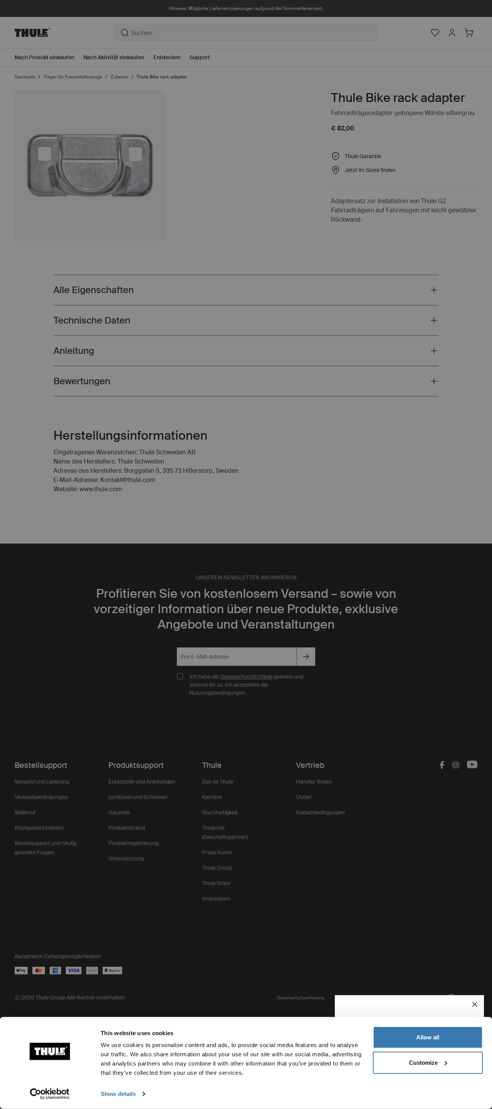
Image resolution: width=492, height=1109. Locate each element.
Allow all (427, 1037)
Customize (423, 1062)
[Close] (474, 1004)
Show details (118, 1094)
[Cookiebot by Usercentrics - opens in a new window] (49, 1094)
